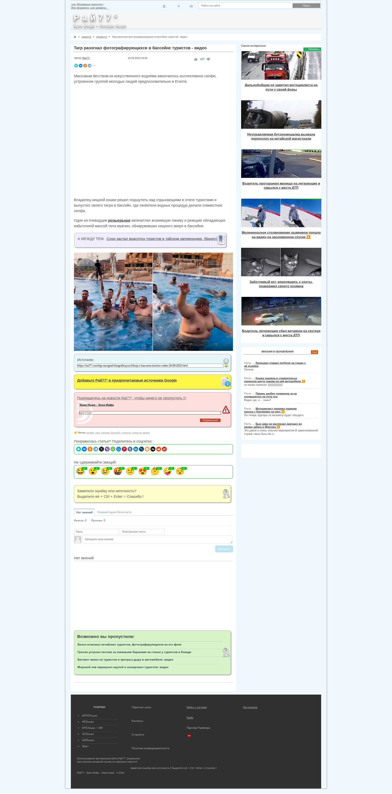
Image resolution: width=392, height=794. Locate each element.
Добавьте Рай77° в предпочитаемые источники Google (127, 380)
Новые (79, 520)
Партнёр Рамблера (198, 727)
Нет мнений (84, 512)
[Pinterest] (124, 449)
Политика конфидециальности (150, 748)
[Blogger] (147, 449)
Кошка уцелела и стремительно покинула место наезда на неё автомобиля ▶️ (274, 380)
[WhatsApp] (112, 449)
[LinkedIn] (135, 449)
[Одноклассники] (85, 65)
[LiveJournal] (141, 449)
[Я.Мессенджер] (76, 65)
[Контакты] (179, 6)
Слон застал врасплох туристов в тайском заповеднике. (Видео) (162, 239)
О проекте (138, 734)
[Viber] (107, 449)
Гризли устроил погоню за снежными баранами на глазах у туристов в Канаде (134, 652)
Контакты (137, 720)
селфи (90, 432)
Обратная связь (141, 707)
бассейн (115, 432)
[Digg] (152, 449)
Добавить (224, 549)
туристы (126, 432)
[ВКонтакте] (80, 65)
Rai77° (86, 58)
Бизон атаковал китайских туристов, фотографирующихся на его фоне (130, 644)
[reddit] (158, 449)
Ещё (314, 352)
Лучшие (96, 520)
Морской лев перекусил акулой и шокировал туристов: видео (123, 667)
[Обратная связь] (191, 6)
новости (137, 432)
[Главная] (75, 37)
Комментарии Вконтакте (114, 512)
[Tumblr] (130, 449)
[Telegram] (89, 65)
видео (146, 432)
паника (105, 432)
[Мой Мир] (118, 449)
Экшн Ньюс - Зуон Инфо (96, 404)
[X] (101, 449)
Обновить (314, 49)
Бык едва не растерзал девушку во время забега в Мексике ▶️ (273, 425)
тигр (97, 432)
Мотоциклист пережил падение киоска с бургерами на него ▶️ (270, 410)
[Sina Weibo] (164, 449)
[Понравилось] (196, 59)
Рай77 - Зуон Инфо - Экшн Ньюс (95, 772)
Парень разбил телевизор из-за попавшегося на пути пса (270, 395)
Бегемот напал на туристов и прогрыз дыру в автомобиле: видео (125, 659)
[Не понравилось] (208, 59)
